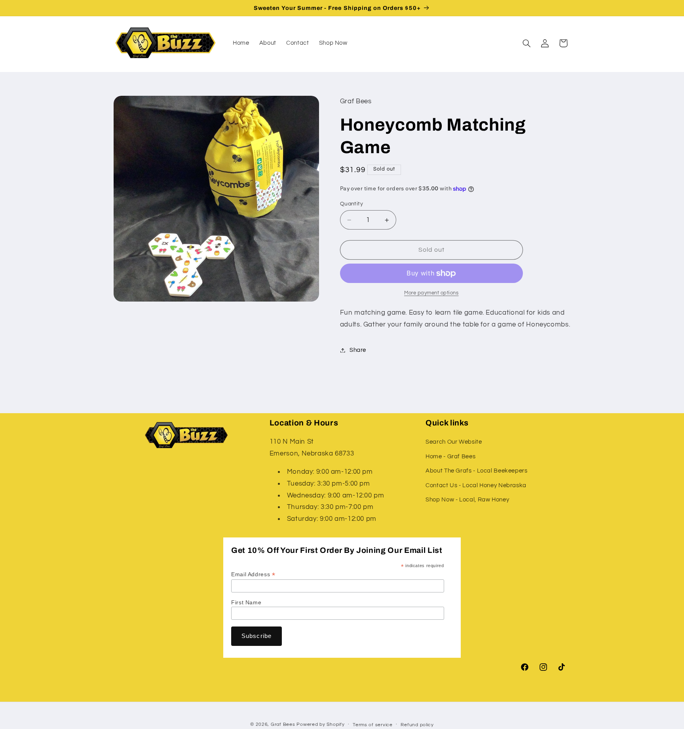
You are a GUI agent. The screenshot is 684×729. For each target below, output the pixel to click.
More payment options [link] (431, 293)
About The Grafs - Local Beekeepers (476, 471)
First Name (246, 602)
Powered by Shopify (320, 724)
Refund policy (417, 725)
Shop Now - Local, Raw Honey (467, 500)
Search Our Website (454, 442)
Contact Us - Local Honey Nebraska (476, 485)
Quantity (351, 204)
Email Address (253, 574)
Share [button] (358, 350)
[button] (526, 43)
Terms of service (373, 725)
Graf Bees (283, 724)
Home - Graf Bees (450, 456)
